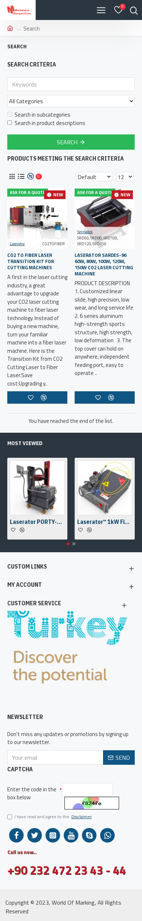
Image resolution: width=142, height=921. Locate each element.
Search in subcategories (42, 115)
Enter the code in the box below (31, 793)
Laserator (17, 244)
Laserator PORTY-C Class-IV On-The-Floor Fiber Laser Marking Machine (37, 521)
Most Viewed (25, 443)
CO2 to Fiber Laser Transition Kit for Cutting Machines (30, 261)
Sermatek (85, 232)
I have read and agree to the (53, 816)
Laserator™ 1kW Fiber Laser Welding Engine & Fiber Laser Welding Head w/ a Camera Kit (104, 521)
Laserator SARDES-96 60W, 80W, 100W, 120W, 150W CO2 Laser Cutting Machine (104, 264)
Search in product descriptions (50, 123)
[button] (68, 543)
